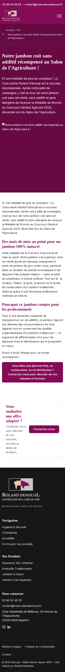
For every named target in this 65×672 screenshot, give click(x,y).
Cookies (6, 654)
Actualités (8, 538)
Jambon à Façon (13, 574)
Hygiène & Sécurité (14, 527)
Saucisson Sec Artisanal (17, 563)
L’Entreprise (9, 532)
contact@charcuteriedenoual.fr (44, 4)
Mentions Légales (11, 646)
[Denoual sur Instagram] (4, 627)
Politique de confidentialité (40, 646)
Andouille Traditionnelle (17, 568)
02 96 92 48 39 (11, 4)
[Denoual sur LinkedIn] (9, 627)
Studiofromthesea (24, 665)
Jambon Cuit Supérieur (17, 580)
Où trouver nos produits (17, 544)
